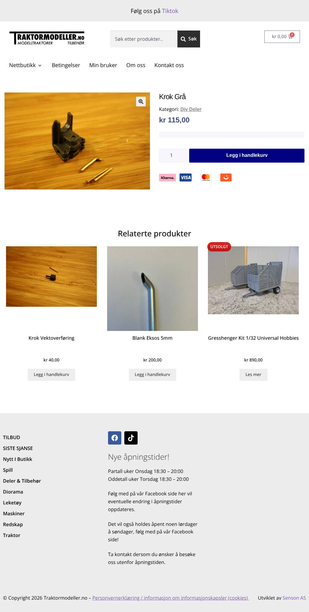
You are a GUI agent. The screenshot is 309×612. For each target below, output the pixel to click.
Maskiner (14, 513)
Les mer (253, 374)
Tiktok (170, 11)
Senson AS (294, 597)
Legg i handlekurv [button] (51, 374)
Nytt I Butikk (17, 459)
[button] (26, 65)
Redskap (13, 524)
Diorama (13, 492)
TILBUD (11, 437)
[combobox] (143, 39)
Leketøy (12, 503)
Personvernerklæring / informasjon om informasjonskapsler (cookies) (170, 597)
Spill (8, 470)
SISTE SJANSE (18, 448)
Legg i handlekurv (247, 155)
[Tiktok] (131, 438)
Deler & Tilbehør (22, 481)
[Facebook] (114, 438)
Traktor (11, 535)
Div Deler (191, 109)
